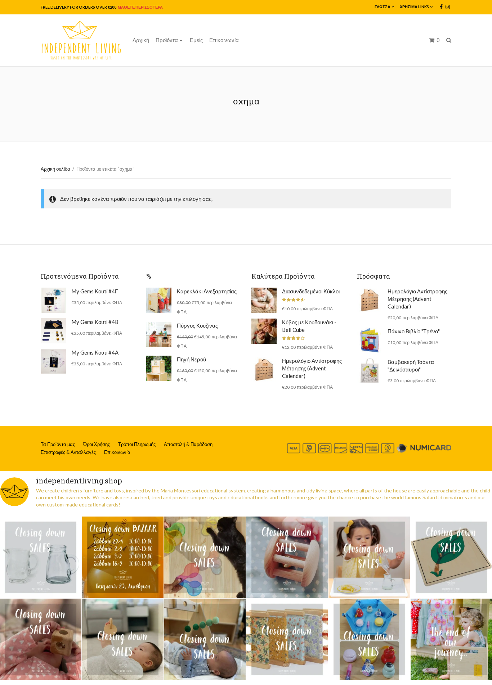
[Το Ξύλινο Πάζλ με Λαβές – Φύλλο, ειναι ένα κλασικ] (451, 557)
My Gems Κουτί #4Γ (94, 291)
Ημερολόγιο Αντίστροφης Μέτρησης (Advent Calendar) (312, 368)
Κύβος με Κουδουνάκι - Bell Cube (309, 326)
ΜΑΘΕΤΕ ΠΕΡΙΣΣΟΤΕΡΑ (140, 7)
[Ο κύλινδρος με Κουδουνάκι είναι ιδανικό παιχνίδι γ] (287, 557)
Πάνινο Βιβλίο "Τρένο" (414, 331)
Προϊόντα (167, 40)
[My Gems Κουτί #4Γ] (53, 300)
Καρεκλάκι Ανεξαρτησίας (207, 291)
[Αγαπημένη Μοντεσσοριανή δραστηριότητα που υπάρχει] (369, 639)
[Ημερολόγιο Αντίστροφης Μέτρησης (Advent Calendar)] (264, 369)
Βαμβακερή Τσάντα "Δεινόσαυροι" (411, 366)
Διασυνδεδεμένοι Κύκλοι (311, 291)
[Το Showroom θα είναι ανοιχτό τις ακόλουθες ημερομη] (123, 557)
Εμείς (196, 40)
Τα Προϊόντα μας (58, 444)
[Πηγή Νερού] (158, 368)
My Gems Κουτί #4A (94, 352)
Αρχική (141, 40)
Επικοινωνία (224, 40)
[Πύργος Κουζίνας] (158, 334)
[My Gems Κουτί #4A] (53, 361)
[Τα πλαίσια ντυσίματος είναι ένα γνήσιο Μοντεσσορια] (287, 639)
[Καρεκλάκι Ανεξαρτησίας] (158, 300)
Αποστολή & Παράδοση (188, 444)
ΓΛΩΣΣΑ (382, 6)
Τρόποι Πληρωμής (137, 444)
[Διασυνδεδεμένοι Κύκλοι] (264, 300)
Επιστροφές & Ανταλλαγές (68, 452)
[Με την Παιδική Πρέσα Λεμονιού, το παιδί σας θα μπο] (369, 557)
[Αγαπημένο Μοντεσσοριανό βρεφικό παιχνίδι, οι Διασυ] (123, 639)
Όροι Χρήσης (96, 444)
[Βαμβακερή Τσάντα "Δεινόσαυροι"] (369, 370)
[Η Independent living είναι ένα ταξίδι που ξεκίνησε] (451, 639)
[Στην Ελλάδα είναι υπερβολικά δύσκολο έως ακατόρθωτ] (40, 557)
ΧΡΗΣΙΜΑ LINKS (414, 6)
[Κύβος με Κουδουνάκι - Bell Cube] (264, 331)
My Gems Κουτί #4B (94, 322)
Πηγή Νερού (191, 359)
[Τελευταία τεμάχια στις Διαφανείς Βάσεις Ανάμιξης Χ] (205, 557)
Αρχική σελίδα (55, 169)
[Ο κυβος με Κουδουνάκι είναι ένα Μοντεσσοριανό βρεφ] (40, 639)
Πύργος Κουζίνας (197, 325)
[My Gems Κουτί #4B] (53, 330)
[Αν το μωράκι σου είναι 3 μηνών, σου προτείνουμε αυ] (205, 639)
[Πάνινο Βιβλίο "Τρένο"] (369, 340)
